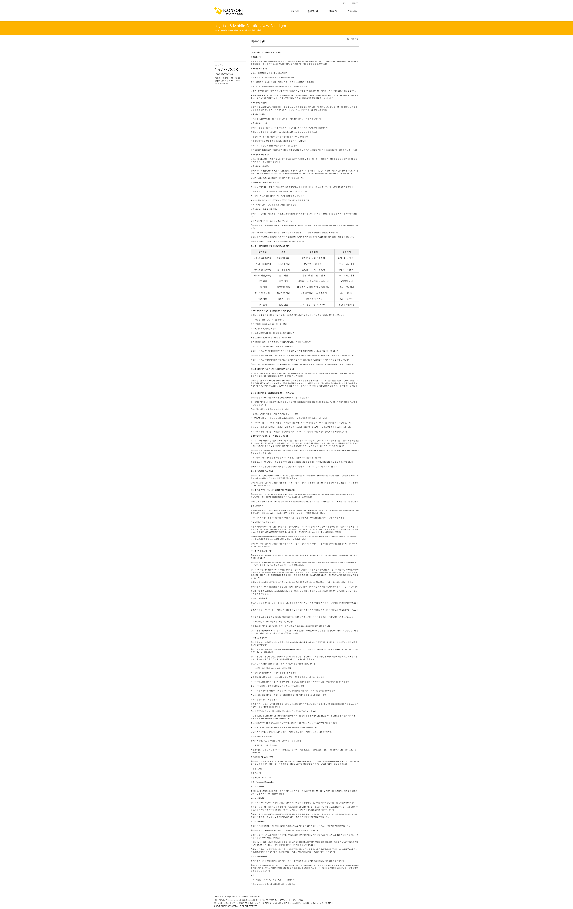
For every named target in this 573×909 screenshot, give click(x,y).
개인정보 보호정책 (221, 896)
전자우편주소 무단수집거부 (250, 896)
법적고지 (233, 896)
